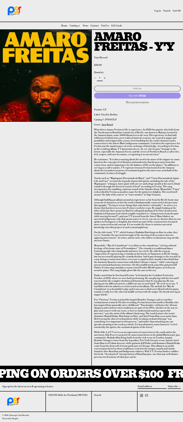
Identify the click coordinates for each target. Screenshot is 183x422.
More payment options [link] (137, 102)
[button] (166, 11)
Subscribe (173, 386)
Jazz (104, 124)
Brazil (110, 124)
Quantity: (99, 72)
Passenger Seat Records (19, 415)
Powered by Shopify (10, 418)
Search (97, 395)
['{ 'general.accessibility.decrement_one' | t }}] (95, 78)
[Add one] (105, 78)
